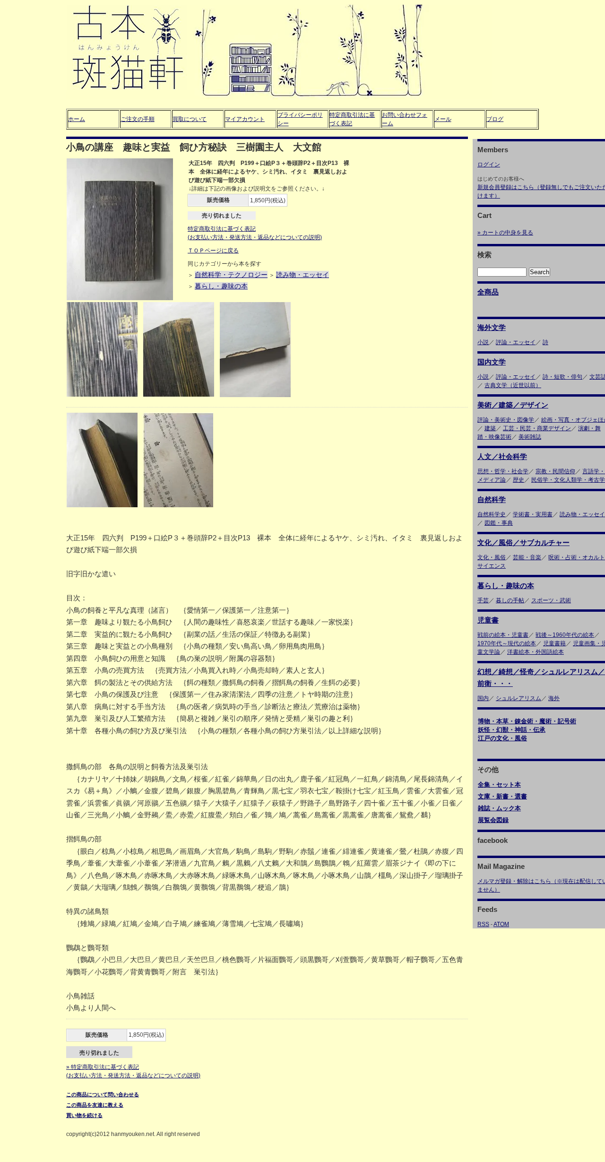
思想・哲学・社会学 (502, 471)
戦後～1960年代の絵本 (565, 635)
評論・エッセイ (516, 342)
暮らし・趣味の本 (221, 286)
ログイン (488, 164)
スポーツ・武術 (551, 600)
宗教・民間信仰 (555, 471)
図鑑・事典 (498, 523)
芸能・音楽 (527, 557)
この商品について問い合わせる (102, 1094)
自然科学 (491, 499)
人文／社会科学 (502, 456)
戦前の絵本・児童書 (502, 635)
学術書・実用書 (533, 514)
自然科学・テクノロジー (231, 274)
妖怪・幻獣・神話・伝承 (511, 729)
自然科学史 (491, 514)
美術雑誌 (530, 437)
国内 (483, 698)
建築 (490, 428)
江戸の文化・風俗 (502, 738)
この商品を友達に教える (94, 1105)
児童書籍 (554, 643)
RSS (483, 924)
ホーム (76, 119)
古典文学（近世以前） (512, 385)
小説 (483, 342)
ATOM (501, 924)
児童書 (488, 620)
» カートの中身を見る (505, 232)
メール (442, 119)
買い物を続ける (84, 1115)
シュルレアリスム (518, 698)
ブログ (494, 119)
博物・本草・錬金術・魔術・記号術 (527, 721)
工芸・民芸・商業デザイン (537, 428)
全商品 (488, 292)
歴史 (518, 480)
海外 (554, 698)
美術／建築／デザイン (512, 405)
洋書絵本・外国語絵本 (535, 652)
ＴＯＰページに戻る (213, 250)
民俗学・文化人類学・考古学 (568, 480)
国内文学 (491, 362)
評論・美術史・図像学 (505, 419)
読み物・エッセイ (302, 274)
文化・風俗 (491, 557)
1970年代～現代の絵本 (506, 643)
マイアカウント (245, 119)
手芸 (483, 600)
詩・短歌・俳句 (562, 376)
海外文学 (491, 327)
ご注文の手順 (138, 119)
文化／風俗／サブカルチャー (523, 542)
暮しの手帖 (510, 600)
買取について (190, 119)
